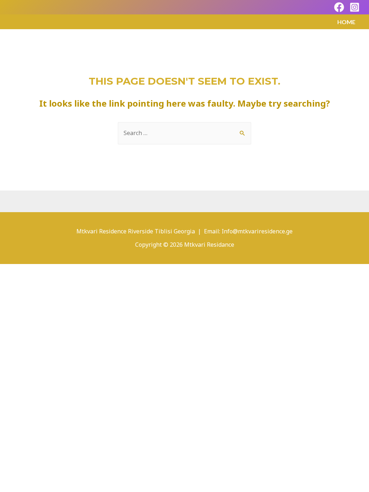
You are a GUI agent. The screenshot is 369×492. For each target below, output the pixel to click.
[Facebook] (339, 7)
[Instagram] (354, 7)
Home (346, 21)
